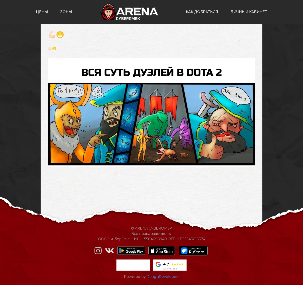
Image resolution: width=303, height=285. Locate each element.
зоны (66, 12)
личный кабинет (248, 12)
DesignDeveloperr (163, 277)
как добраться (202, 12)
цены (42, 12)
